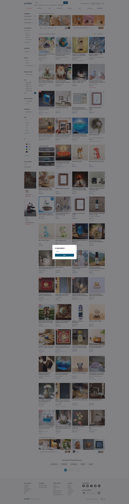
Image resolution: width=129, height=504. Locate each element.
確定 (64, 255)
